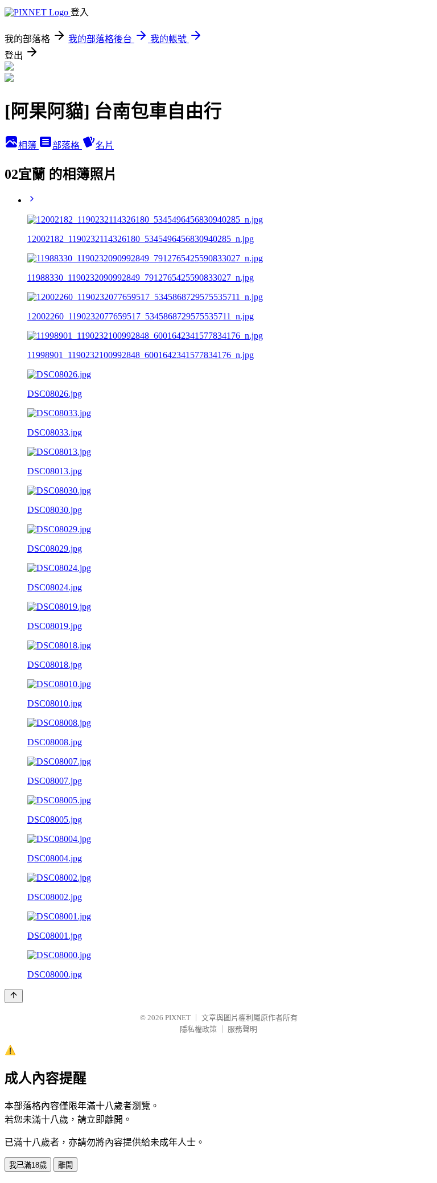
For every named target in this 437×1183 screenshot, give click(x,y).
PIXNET (178, 1017)
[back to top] (14, 996)
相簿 (28, 145)
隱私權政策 (198, 1029)
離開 (65, 1165)
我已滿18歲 (28, 1165)
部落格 (67, 145)
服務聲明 (242, 1029)
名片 (105, 145)
